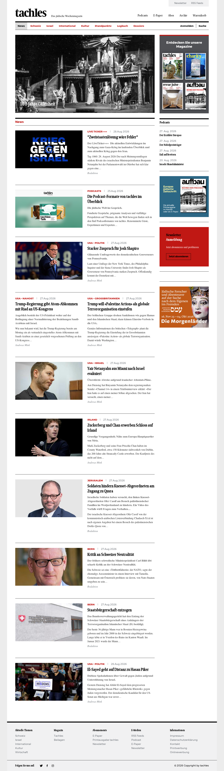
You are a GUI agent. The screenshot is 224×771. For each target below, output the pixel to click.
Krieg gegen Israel (144, 33)
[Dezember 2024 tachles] (172, 67)
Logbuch (122, 26)
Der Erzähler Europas (170, 135)
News (21, 26)
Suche (202, 26)
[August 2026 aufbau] (195, 97)
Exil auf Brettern (168, 154)
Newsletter (180, 3)
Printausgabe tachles (105, 740)
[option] (82, 74)
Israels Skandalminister (172, 164)
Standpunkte (103, 26)
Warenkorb (199, 15)
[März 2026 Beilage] (195, 67)
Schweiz (35, 26)
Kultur (85, 26)
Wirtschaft (21, 752)
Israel (49, 26)
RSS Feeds (197, 3)
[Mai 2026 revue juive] (172, 97)
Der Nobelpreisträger (171, 145)
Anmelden (186, 26)
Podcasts (143, 15)
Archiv (183, 15)
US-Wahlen (140, 55)
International (67, 26)
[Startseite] (30, 12)
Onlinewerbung (179, 752)
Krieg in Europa (143, 48)
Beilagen (59, 740)
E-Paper (158, 15)
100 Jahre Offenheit (35, 104)
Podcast (136, 740)
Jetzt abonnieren (178, 256)
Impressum (177, 736)
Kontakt (175, 744)
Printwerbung (178, 748)
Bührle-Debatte (143, 41)
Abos (171, 15)
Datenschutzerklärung (184, 740)
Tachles (58, 736)
